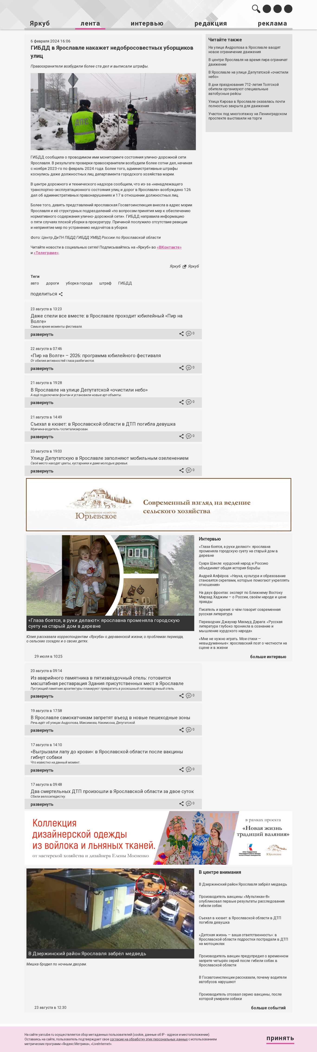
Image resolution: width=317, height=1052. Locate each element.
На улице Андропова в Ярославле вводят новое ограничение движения (244, 49)
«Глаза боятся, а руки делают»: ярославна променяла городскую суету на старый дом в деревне (104, 623)
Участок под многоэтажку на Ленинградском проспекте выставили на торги (247, 116)
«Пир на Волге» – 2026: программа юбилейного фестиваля (96, 355)
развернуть (42, 334)
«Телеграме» (46, 252)
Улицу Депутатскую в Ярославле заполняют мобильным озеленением (109, 458)
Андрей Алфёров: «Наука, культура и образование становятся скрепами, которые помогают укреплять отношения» (244, 580)
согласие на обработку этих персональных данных (149, 1039)
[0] (189, 334)
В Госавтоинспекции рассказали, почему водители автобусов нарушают (243, 979)
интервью (147, 23)
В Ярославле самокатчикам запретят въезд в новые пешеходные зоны (110, 717)
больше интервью (268, 656)
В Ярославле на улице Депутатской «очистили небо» (248, 74)
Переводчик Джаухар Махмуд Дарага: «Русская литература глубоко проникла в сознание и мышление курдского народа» (240, 626)
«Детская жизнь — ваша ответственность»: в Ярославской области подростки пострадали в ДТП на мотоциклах (243, 939)
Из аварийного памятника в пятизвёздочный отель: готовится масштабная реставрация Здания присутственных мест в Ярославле (107, 680)
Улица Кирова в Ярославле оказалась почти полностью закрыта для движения (246, 103)
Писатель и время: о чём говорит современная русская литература (240, 611)
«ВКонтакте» (169, 247)
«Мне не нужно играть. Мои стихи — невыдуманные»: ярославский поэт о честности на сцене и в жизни (243, 643)
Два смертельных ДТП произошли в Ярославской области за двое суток (112, 791)
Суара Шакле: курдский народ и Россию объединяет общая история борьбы (233, 565)
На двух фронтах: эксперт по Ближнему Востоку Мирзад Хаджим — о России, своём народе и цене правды (242, 597)
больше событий (268, 1007)
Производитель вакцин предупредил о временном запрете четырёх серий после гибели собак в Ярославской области (243, 960)
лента (90, 23)
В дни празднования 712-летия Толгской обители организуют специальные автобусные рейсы (243, 89)
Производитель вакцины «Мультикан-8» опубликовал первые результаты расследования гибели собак (242, 901)
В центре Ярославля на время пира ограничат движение (248, 62)
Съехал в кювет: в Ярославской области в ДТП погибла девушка (103, 424)
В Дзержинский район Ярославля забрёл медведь (87, 953)
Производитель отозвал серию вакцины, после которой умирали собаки (240, 996)
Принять (280, 1038)
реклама (272, 23)
